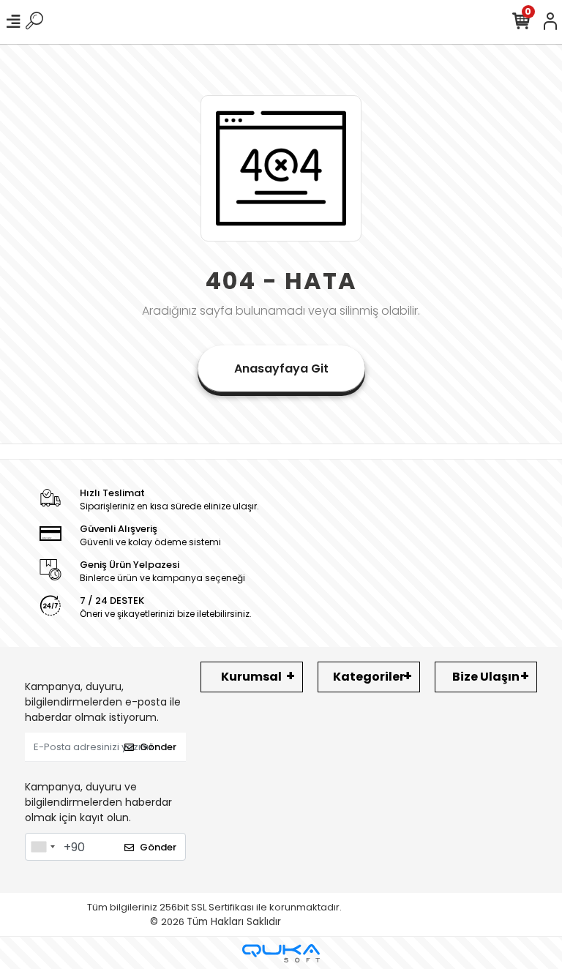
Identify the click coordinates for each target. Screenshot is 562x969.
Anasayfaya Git (281, 368)
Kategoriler (369, 676)
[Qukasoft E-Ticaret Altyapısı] (281, 953)
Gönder (158, 747)
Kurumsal (251, 676)
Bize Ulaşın (486, 676)
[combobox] (42, 847)
